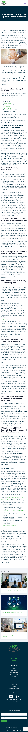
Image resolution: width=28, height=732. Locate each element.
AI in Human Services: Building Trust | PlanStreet (14, 591)
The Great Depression (7, 320)
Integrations (14, 692)
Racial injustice (7, 103)
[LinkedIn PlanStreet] (20, 730)
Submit (4, 721)
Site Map (14, 676)
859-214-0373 (14, 703)
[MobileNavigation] (25, 3)
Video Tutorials (14, 670)
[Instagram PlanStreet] (14, 730)
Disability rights (7, 106)
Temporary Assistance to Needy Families (14, 510)
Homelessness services (9, 525)
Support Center (14, 672)
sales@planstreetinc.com (14, 705)
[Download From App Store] (11, 696)
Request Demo (14, 674)
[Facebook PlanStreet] (8, 730)
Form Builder (14, 690)
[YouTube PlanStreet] (17, 730)
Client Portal (14, 684)
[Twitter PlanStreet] (11, 730)
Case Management (14, 688)
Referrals (14, 686)
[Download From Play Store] (17, 696)
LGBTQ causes (7, 108)
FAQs (14, 668)
